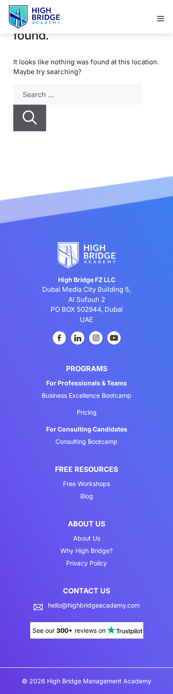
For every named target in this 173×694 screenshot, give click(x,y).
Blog (86, 496)
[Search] (29, 118)
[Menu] (165, 16)
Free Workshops (86, 483)
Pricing (87, 412)
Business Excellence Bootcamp (86, 395)
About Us (86, 538)
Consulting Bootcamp (86, 441)
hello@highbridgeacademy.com (94, 605)
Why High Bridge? (86, 550)
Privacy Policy (86, 563)
